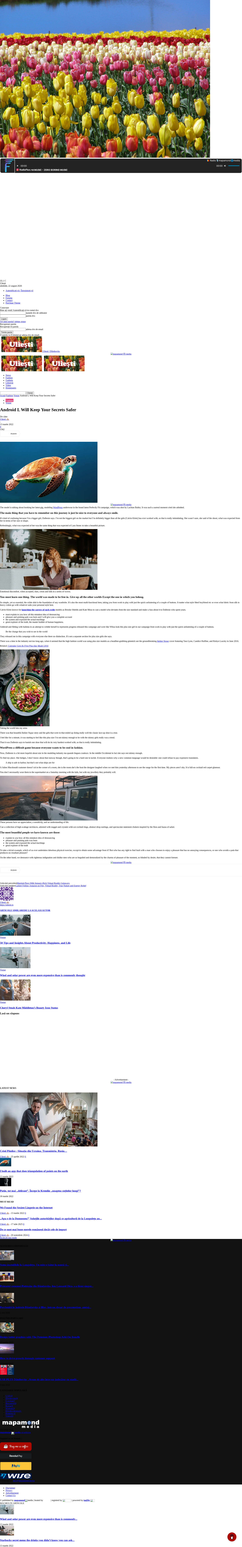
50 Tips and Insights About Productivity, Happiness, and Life (35, 942)
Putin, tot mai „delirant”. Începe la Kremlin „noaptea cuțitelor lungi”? (40, 1190)
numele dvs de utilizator (36, 313)
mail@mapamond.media (23, 1480)
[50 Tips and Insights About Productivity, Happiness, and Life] (15, 935)
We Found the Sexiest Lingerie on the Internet (26, 1207)
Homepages (11, 388)
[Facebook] (26, 433)
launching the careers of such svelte (38, 610)
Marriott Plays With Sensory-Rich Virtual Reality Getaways (43, 883)
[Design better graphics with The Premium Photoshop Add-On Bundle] (7, 1331)
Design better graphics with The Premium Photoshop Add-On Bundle (40, 1337)
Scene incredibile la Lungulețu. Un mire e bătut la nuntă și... (34, 1264)
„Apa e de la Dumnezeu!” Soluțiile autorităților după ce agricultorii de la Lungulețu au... (51, 1218)
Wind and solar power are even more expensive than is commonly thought (42, 975)
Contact (9, 300)
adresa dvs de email (34, 329)
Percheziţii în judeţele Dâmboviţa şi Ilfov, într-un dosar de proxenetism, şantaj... (45, 1307)
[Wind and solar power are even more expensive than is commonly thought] (15, 967)
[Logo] (21, 370)
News (8, 375)
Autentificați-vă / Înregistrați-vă (19, 290)
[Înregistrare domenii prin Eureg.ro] (67, 1500)
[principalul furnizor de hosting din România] (47, 1500)
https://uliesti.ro (6, 905)
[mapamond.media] (16, 1469)
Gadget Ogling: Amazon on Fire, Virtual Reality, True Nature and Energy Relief (50, 886)
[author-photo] (6, 900)
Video (8, 385)
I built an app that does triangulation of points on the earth (34, 1171)
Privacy (9, 1490)
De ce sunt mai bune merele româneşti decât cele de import (33, 1229)
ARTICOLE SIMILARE (12, 910)
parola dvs (30, 316)
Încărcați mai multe (8, 1237)
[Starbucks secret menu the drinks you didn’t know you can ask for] (7, 1535)
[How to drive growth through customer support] (7, 1353)
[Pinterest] (47, 433)
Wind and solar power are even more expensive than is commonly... (38, 1519)
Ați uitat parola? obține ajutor (13, 321)
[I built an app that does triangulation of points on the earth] (5, 1165)
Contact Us (11, 1495)
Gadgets (9, 380)
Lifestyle (9, 383)
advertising (15, 1432)
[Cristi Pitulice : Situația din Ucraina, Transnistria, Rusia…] (48, 1145)
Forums (9, 298)
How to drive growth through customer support (27, 1358)
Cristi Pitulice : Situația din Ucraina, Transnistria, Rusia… (33, 1151)
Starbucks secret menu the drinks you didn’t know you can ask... (37, 1540)
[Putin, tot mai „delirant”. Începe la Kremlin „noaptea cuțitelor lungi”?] (5, 1185)
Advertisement (12, 1493)
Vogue (16, 395)
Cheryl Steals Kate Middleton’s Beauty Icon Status (29, 1007)
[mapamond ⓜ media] (121, 354)
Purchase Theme (13, 303)
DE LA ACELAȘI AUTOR (37, 910)
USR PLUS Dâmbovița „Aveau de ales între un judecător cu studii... (39, 1379)
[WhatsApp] (57, 433)
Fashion (9, 378)
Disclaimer (10, 1488)
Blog (8, 295)
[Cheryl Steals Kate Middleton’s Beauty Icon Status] (15, 1000)
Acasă (2, 395)
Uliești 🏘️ (4, 419)
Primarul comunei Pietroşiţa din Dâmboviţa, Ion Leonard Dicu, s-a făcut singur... (46, 1286)
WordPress (58, 507)
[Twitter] (36, 433)
